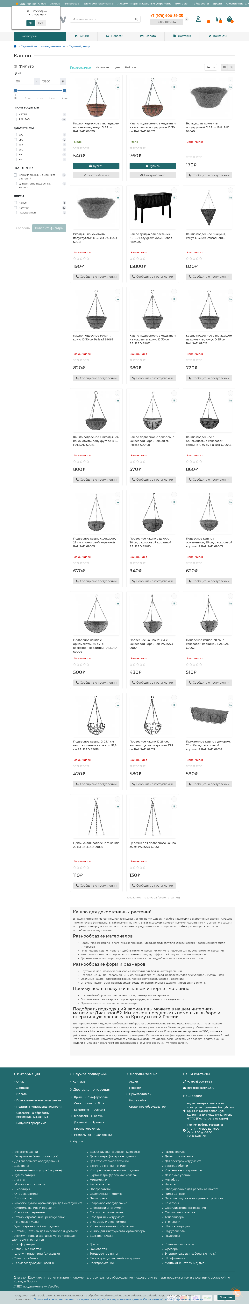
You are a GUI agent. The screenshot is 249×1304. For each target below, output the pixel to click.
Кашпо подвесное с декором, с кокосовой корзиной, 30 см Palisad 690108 (152, 441)
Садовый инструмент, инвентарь (43, 46)
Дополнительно (144, 1074)
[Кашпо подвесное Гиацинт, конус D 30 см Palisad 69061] (209, 207)
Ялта (101, 1103)
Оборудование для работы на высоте (192, 1189)
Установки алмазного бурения (112, 1226)
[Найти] (136, 19)
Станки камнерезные (29, 1212)
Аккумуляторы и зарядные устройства (144, 3)
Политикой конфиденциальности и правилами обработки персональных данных (88, 1299)
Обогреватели (100, 1189)
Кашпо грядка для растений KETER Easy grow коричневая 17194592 (151, 238)
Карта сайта (137, 1100)
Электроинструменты (98, 3)
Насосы (170, 1184)
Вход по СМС (167, 22)
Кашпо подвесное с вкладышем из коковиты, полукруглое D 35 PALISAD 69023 (96, 441)
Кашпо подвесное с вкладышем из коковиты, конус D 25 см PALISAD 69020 (96, 127)
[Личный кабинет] (198, 19)
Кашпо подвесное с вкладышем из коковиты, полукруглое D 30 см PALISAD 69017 (153, 127)
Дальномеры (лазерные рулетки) (114, 1156)
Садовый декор (79, 46)
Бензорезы (72, 3)
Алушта (99, 1109)
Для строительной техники (109, 1161)
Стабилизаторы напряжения (185, 1208)
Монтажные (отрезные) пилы (186, 1263)
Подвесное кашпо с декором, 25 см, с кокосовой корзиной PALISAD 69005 (94, 542)
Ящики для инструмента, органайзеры (117, 1231)
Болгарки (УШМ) (102, 1236)
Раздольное (82, 1134)
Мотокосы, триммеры (30, 1184)
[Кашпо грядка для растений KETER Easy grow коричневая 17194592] (153, 207)
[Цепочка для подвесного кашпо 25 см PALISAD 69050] (96, 816)
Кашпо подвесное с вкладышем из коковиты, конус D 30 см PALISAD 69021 (153, 339)
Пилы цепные (175, 1194)
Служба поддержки (90, 1074)
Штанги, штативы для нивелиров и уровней (46, 1231)
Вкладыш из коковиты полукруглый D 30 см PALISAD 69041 (95, 238)
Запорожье (104, 1134)
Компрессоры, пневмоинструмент (114, 1170)
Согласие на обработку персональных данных (174, 1299)
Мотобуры (172, 1180)
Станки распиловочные (107, 1212)
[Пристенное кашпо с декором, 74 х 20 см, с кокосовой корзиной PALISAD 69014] (209, 715)
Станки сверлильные (180, 1212)
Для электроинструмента (183, 1161)
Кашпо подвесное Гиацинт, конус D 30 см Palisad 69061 (206, 236)
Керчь (98, 1116)
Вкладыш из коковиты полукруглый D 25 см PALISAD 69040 (208, 127)
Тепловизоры (174, 1217)
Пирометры (23, 1198)
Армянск (98, 1122)
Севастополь (83, 1103)
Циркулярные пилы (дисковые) (37, 1253)
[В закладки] (117, 79)
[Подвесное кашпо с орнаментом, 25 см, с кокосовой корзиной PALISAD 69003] (209, 512)
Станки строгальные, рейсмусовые (39, 1217)
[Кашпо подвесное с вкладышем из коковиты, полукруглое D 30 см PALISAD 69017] (153, 97)
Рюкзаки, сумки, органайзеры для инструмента (48, 1203)
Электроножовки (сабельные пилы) (190, 1253)
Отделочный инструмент (108, 1194)
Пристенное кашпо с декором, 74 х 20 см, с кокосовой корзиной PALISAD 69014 (208, 745)
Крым (78, 1097)
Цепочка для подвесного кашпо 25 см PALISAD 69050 (96, 845)
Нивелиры (22, 1189)
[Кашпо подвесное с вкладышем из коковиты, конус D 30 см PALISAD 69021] (153, 309)
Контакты (220, 36)
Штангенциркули (177, 1226)
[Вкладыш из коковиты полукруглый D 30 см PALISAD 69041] (96, 207)
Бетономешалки (26, 1152)
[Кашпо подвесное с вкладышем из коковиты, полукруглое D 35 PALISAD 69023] (96, 410)
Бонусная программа (31, 1123)
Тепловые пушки (26, 1222)
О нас (42, 3)
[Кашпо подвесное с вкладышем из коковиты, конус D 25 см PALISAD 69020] (96, 97)
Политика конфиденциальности (38, 1106)
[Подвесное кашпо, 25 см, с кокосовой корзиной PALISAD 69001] (153, 613)
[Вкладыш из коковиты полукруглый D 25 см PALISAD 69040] (209, 97)
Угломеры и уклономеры (108, 1222)
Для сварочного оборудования (36, 1161)
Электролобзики (26, 1258)
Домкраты (21, 1166)
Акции (84, 36)
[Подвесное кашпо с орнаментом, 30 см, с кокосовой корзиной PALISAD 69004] (96, 613)
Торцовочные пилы (104, 1253)
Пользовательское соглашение (38, 1100)
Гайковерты (200, 3)
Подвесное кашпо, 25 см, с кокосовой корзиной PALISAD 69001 (151, 644)
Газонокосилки (176, 1152)
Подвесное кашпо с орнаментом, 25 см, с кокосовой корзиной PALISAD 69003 (209, 542)
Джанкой (80, 1122)
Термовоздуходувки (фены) (34, 1263)
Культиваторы (24, 1175)
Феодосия (81, 1116)
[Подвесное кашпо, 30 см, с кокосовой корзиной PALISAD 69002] (209, 613)
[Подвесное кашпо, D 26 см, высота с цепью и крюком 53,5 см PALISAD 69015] (153, 715)
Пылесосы (172, 1236)
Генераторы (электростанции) (36, 1156)
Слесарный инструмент (107, 1208)
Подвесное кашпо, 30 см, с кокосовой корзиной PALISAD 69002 (208, 644)
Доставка (184, 36)
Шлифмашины (175, 1258)
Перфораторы (24, 1244)
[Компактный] (231, 67)
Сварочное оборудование (147, 1106)
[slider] (15, 90)
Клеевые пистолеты (179, 1244)
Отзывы (55, 3)
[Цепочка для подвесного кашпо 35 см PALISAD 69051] (153, 816)
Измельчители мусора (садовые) (38, 1170)
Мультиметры (100, 1184)
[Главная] (15, 46)
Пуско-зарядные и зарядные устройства (194, 1198)
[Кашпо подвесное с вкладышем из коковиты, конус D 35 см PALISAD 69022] (209, 309)
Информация (28, 1074)
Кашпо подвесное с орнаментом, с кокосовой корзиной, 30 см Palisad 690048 (208, 441)
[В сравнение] (117, 87)
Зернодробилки (176, 1166)
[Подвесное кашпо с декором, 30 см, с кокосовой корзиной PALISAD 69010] (153, 512)
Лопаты (19, 1180)
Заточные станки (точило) (108, 1166)
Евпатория (81, 1109)
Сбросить (23, 228)
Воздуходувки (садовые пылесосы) (115, 1152)
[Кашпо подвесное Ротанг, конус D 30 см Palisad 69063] (96, 309)
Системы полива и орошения (35, 1208)
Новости (117, 36)
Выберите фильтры (49, 228)
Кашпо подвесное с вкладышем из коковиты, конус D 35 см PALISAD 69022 (209, 339)
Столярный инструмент (107, 1217)
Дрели (217, 3)
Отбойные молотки (28, 1249)
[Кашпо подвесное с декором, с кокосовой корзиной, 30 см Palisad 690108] (153, 410)
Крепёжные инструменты (183, 1170)
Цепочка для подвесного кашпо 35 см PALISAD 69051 (153, 845)
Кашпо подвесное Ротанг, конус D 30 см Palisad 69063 (93, 337)
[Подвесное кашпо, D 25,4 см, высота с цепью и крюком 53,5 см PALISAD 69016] (96, 715)
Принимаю (226, 1297)
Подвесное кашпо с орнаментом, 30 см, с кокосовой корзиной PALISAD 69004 (95, 645)
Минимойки (98, 1180)
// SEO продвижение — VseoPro (36, 1286)
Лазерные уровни (178, 1175)
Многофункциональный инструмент (116, 1258)
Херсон (78, 1141)
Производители (140, 1094)
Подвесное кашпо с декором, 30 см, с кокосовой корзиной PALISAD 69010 (151, 542)
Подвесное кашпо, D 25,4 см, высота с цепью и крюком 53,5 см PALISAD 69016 (95, 745)
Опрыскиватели (26, 1194)
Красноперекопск (87, 1128)
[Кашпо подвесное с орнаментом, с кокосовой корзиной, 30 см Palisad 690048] (209, 410)
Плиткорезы (99, 1198)
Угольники (172, 1222)
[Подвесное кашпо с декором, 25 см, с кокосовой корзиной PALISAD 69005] (96, 512)
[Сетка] (224, 67)
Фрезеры (171, 1249)
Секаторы (172, 1203)
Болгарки (182, 3)
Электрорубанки (102, 1263)
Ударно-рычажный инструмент (36, 1226)
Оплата (151, 36)
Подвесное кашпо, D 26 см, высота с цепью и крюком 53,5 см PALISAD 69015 (151, 745)
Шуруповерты (175, 1231)
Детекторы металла (179, 1156)
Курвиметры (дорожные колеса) (113, 1175)
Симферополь (98, 1097)
